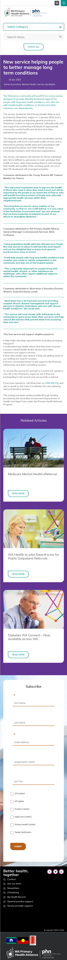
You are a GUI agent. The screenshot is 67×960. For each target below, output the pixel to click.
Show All (33, 46)
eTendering (13, 892)
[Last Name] (34, 715)
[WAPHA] (25, 12)
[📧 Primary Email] (34, 735)
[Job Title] (34, 774)
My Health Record (16, 897)
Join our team (14, 883)
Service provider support (20, 905)
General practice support (20, 901)
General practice (12, 84)
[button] (60, 37)
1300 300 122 (52, 383)
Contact (11, 879)
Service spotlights (46, 84)
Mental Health (29, 84)
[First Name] (34, 695)
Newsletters (13, 888)
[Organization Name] (34, 754)
